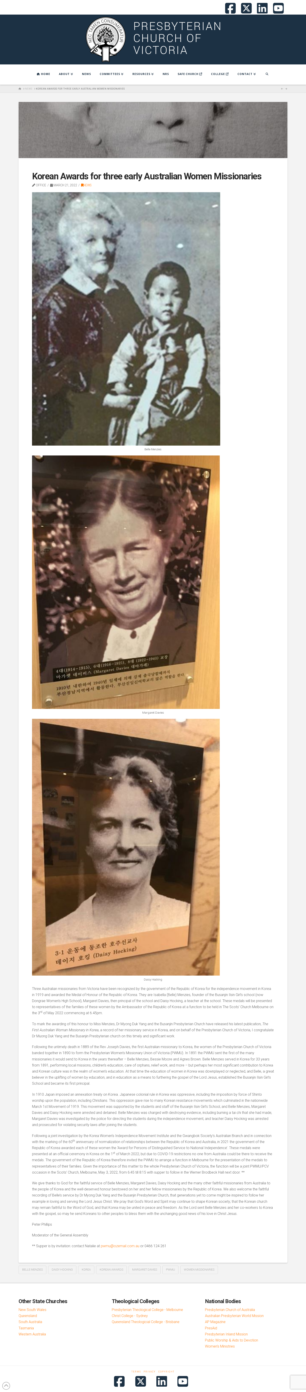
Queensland (28, 1316)
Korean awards (111, 1269)
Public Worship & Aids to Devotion (231, 1340)
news (87, 185)
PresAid (211, 1328)
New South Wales (32, 1310)
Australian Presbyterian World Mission (234, 1316)
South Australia (30, 1322)
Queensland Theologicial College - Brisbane (145, 1322)
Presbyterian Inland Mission (226, 1334)
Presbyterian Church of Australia (230, 1310)
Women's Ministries (220, 1346)
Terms (136, 1371)
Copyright (166, 1371)
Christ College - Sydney (130, 1316)
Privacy (150, 1371)
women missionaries (199, 1269)
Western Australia (32, 1334)
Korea (86, 1269)
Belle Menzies (32, 1269)
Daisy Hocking (62, 1269)
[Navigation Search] (267, 74)
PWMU (170, 1269)
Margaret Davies (144, 1269)
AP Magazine (215, 1322)
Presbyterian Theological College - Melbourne (147, 1310)
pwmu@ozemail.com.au (120, 1246)
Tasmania (26, 1328)
